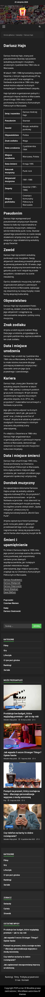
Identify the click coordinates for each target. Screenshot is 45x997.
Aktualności (10, 707)
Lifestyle (8, 655)
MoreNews (23, 991)
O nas (17, 980)
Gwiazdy (7, 904)
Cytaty (7, 909)
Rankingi (7, 665)
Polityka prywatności (29, 977)
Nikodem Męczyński (10, 720)
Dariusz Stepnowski (13, 586)
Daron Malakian (11, 589)
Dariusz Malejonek (12, 583)
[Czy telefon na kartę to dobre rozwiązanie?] (22, 817)
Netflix (8, 746)
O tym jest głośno (12, 660)
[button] (3, 26)
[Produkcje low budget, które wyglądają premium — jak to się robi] (22, 697)
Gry (5, 650)
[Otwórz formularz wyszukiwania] (39, 26)
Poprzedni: (11, 601)
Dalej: (12, 609)
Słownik (7, 913)
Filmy (6, 645)
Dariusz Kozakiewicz (13, 579)
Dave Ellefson (10, 592)
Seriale (7, 670)
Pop (5, 800)
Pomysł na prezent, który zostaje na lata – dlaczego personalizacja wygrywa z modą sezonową (22, 794)
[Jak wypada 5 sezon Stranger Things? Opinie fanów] (22, 736)
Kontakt (25, 980)
